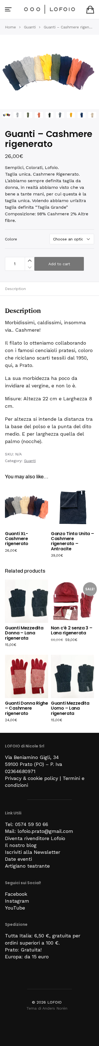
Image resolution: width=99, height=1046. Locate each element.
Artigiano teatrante (27, 866)
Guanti (30, 27)
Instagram (17, 901)
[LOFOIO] (49, 9)
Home (10, 27)
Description (15, 288)
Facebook (16, 894)
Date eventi (18, 859)
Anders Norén (54, 1008)
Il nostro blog (21, 845)
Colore (11, 239)
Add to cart (59, 264)
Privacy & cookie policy (31, 778)
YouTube (15, 908)
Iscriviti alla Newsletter (32, 852)
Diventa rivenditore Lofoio (35, 838)
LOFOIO (54, 1002)
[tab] (49, 289)
